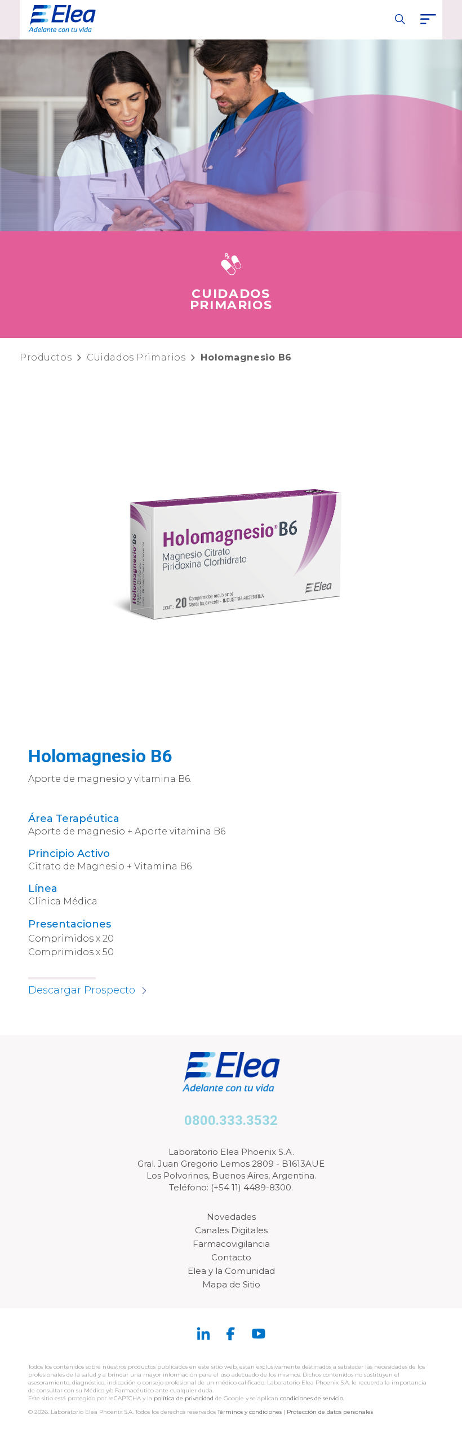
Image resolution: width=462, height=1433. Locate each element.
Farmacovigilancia (231, 1243)
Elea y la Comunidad (231, 1270)
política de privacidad (184, 1398)
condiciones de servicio (311, 1398)
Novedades (231, 1216)
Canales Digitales (231, 1230)
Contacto (231, 1257)
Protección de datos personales (330, 1412)
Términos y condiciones (249, 1412)
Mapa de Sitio (231, 1284)
